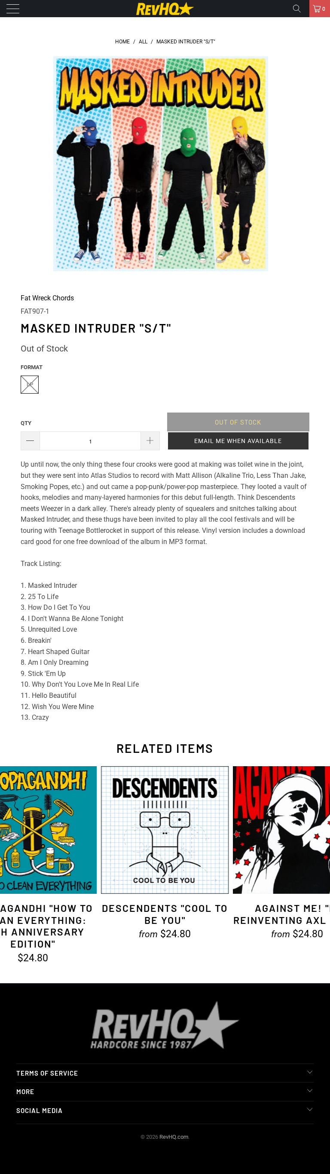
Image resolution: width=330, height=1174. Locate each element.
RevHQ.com (173, 1137)
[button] (238, 440)
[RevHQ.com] (165, 8)
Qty (26, 423)
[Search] (300, 8)
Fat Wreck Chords (47, 298)
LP (30, 384)
